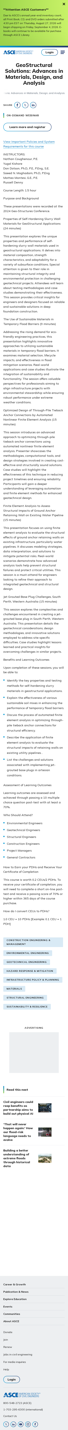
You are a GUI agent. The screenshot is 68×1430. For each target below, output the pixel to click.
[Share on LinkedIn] (33, 105)
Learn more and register (27, 127)
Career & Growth (14, 1284)
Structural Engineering (25, 997)
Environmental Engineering (28, 953)
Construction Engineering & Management (28, 942)
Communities (11, 1313)
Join (5, 1339)
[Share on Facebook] (17, 105)
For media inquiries (14, 1362)
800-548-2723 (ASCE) (17, 1403)
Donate (7, 1332)
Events (7, 1306)
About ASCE (11, 1321)
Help (6, 1369)
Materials (14, 988)
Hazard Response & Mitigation (30, 971)
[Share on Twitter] (25, 105)
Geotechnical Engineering (27, 962)
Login (50, 52)
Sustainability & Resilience (27, 1006)
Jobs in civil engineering (17, 1354)
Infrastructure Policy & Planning (33, 979)
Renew (7, 1347)
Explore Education (15, 1299)
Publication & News (16, 1291)
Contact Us (10, 1416)
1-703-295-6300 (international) (23, 1409)
